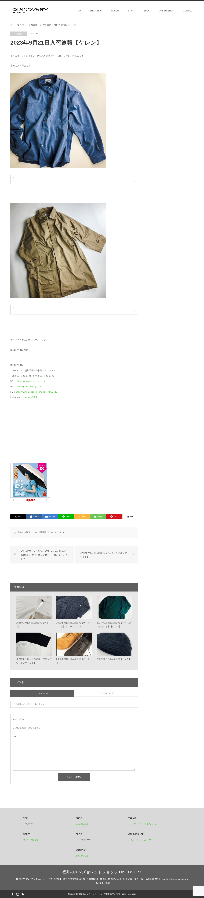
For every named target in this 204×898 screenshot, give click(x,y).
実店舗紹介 (82, 824)
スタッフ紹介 (30, 840)
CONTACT (188, 10)
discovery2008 (30, 397)
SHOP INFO (96, 10)
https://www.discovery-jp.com (31, 381)
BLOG (147, 10)
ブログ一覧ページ (83, 839)
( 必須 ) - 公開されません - (27, 728)
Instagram (17, 894)
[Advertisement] (34, 436)
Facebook (13, 894)
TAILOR (115, 10)
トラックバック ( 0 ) (106, 693)
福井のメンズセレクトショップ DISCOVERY (102, 872)
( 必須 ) (18, 719)
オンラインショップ (139, 840)
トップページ (29, 824)
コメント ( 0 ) (42, 693)
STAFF (131, 10)
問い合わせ (82, 856)
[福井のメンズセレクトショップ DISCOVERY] (30, 10)
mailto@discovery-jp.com (29, 386)
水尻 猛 (27, 532)
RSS (22, 894)
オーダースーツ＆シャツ (142, 824)
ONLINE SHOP (166, 10)
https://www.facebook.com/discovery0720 (36, 392)
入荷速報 (19, 34)
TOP (78, 10)
